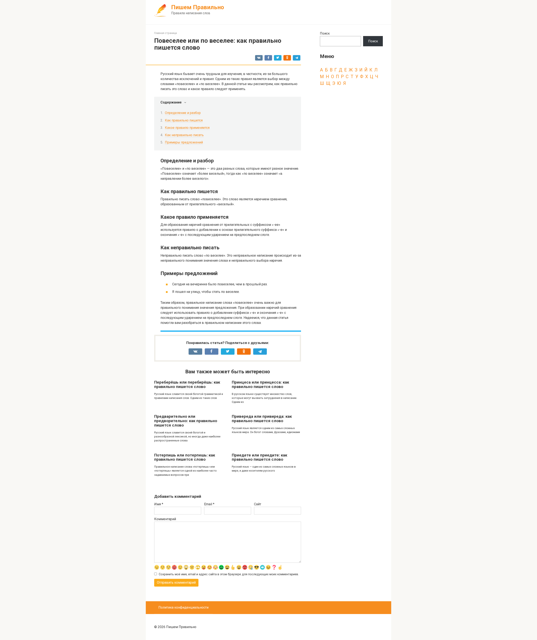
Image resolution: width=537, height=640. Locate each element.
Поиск (325, 33)
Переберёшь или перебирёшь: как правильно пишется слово (187, 384)
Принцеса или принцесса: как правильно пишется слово (260, 384)
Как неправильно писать (184, 135)
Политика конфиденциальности (183, 607)
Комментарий (165, 519)
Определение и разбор (183, 113)
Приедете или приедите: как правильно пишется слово (259, 457)
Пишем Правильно (197, 7)
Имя (158, 504)
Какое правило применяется (187, 128)
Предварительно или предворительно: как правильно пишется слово (185, 421)
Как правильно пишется (184, 120)
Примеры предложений (184, 142)
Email (209, 504)
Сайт (257, 504)
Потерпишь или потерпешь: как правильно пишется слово (184, 457)
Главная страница (165, 33)
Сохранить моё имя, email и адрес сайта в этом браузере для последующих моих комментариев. (229, 574)
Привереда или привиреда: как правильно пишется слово (262, 418)
